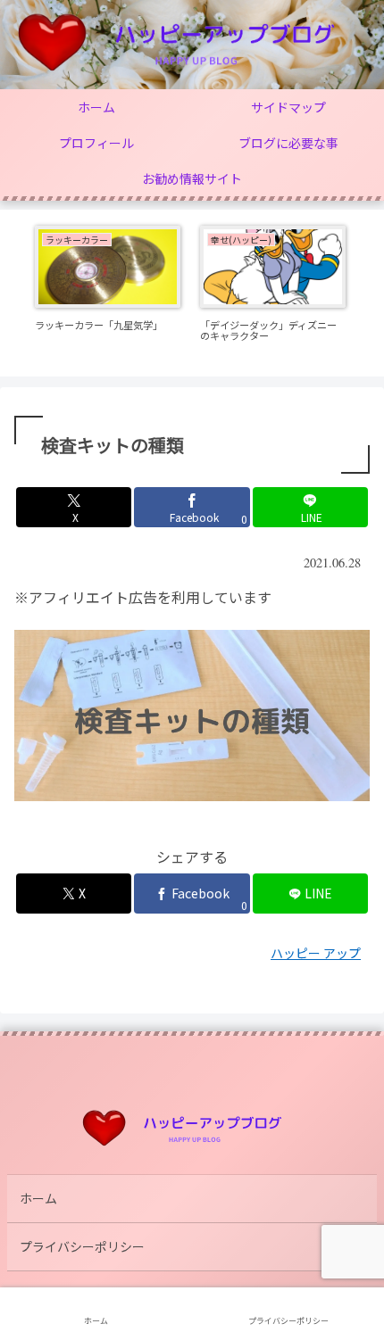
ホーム (38, 1198)
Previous (13, 293)
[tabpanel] (107, 290)
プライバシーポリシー (82, 1246)
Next (371, 293)
